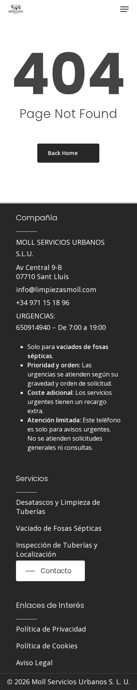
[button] (124, 9)
